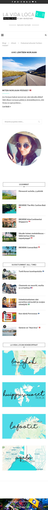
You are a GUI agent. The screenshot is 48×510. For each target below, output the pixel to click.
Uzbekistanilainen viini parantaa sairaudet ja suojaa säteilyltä (32, 302)
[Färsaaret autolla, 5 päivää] (9, 194)
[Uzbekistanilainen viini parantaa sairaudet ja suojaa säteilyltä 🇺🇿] (9, 303)
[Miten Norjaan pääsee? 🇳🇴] (24, 71)
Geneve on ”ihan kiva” (29, 328)
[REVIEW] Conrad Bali (28, 248)
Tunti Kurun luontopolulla (30, 271)
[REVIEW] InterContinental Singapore (30, 220)
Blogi (4, 43)
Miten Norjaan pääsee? (15, 90)
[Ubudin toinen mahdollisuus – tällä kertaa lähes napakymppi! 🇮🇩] (9, 237)
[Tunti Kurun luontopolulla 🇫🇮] (9, 275)
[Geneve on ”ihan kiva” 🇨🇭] (9, 331)
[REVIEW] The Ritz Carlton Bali (32, 205)
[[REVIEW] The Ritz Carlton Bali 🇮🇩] (9, 208)
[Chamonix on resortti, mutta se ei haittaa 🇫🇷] (9, 289)
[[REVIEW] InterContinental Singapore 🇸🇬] (9, 223)
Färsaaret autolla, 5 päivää (31, 191)
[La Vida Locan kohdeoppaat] (24, 351)
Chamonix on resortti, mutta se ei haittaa (31, 286)
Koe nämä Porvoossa (28, 314)
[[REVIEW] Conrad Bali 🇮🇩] (9, 251)
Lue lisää (5, 107)
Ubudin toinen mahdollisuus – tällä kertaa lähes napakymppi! (32, 235)
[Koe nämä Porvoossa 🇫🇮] (9, 317)
